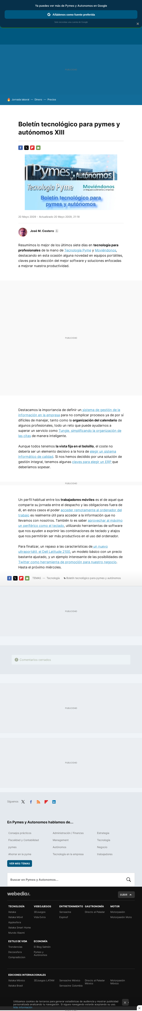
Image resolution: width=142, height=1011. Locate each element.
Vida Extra (39, 917)
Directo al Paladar (95, 911)
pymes (12, 847)
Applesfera (14, 922)
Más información (22, 1007)
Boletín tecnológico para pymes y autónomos (93, 578)
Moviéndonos (105, 250)
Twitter (26, 147)
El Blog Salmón (42, 946)
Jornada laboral (20, 99)
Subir (123, 894)
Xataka (12, 911)
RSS (38, 801)
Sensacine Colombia (70, 985)
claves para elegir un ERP (92, 462)
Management (61, 840)
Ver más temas (19, 863)
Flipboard (32, 147)
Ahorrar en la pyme (19, 854)
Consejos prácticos (19, 833)
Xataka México (16, 980)
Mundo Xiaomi (16, 932)
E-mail (38, 147)
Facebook (20, 147)
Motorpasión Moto (121, 917)
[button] (44, 231)
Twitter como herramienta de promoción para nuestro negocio (67, 562)
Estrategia (103, 833)
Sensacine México (69, 980)
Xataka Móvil (15, 917)
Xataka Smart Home (19, 927)
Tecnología (53, 578)
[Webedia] (18, 893)
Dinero (38, 99)
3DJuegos (39, 911)
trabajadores (104, 854)
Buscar (128, 879)
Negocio (102, 847)
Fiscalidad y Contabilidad (23, 840)
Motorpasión (117, 911)
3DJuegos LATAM (44, 980)
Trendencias (15, 946)
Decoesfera (15, 952)
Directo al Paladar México (95, 982)
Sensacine (65, 911)
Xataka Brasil (15, 985)
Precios (52, 99)
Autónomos (59, 847)
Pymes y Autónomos (40, 953)
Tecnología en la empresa (68, 854)
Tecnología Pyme (77, 250)
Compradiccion (16, 957)
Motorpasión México (117, 982)
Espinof (63, 917)
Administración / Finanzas (68, 833)
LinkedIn (54, 801)
